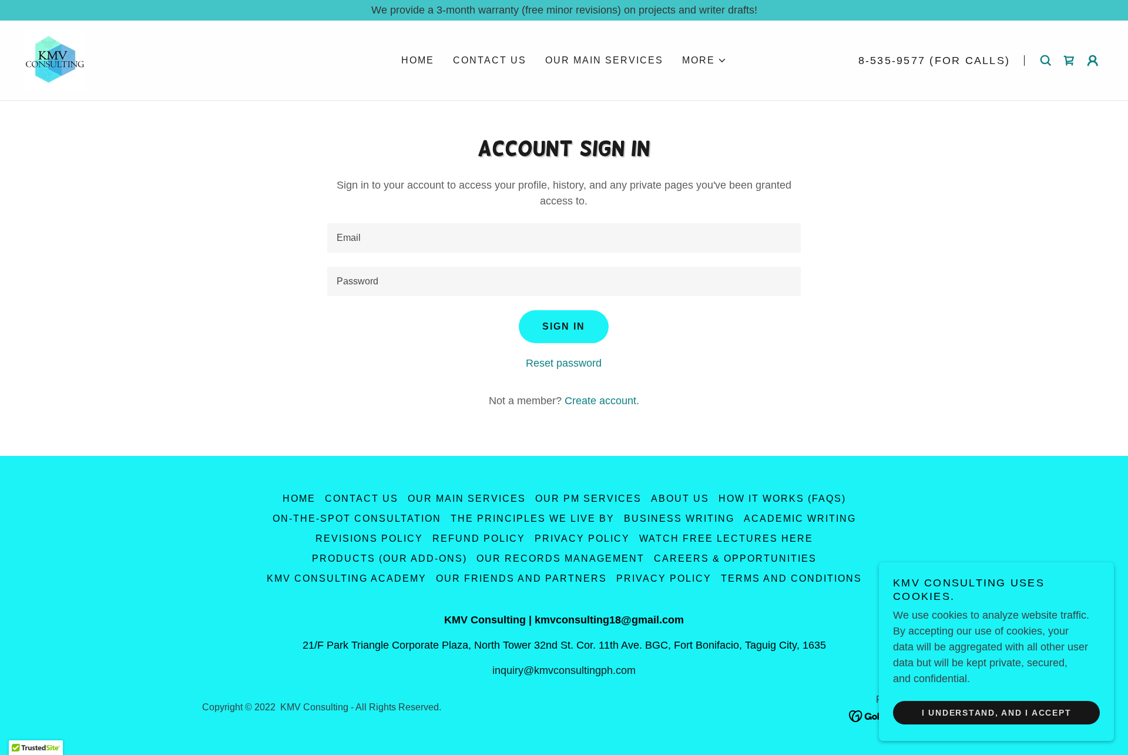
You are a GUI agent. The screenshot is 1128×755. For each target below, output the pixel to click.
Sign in (563, 326)
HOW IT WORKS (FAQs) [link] (782, 499)
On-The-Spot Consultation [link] (357, 519)
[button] (704, 60)
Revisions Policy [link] (369, 538)
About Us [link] (680, 499)
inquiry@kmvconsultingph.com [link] (564, 670)
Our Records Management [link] (560, 558)
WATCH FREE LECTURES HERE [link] (726, 538)
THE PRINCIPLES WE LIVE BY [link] (533, 519)
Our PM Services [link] (588, 499)
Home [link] (417, 60)
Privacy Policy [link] (582, 538)
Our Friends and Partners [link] (521, 578)
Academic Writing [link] (800, 519)
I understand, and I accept (997, 712)
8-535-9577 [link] (892, 60)
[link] (54, 60)
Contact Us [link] (489, 60)
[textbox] (563, 238)
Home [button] (299, 499)
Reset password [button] (564, 363)
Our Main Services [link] (604, 60)
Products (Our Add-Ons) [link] (389, 558)
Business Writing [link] (679, 519)
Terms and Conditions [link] (791, 578)
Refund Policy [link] (478, 538)
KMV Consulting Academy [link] (347, 578)
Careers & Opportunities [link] (735, 558)
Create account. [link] (602, 401)
